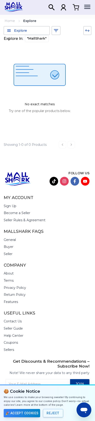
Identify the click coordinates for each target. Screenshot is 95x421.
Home (10, 21)
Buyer (8, 247)
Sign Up (10, 206)
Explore (29, 21)
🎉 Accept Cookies (22, 413)
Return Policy (15, 295)
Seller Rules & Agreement (24, 220)
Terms (9, 280)
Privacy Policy (15, 288)
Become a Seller (17, 213)
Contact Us (13, 321)
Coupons (11, 342)
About (9, 273)
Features (11, 302)
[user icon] (63, 7)
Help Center (13, 336)
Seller (8, 254)
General (10, 240)
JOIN (80, 384)
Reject (53, 413)
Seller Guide (13, 328)
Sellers (9, 350)
